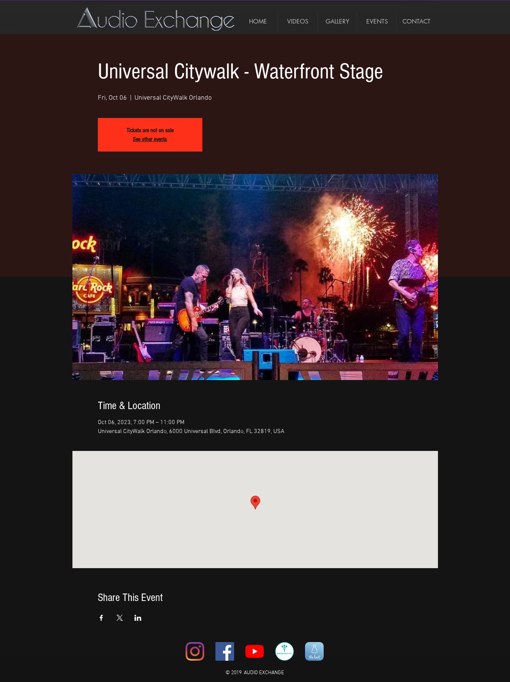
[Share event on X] (119, 618)
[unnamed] (314, 651)
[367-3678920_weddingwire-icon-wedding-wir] (284, 651)
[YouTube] (254, 651)
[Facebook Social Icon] (224, 651)
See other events (150, 139)
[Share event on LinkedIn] (138, 618)
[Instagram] (195, 651)
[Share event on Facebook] (101, 618)
